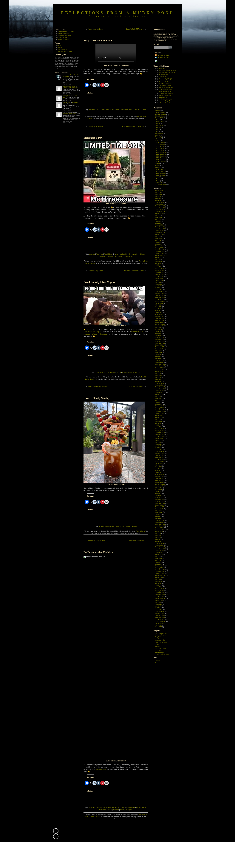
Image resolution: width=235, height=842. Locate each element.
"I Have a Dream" (164, 103)
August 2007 (159, 623)
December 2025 (160, 206)
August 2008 (159, 600)
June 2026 (158, 194)
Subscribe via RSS (163, 55)
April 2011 (158, 539)
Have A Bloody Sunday (97, 398)
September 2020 (160, 324)
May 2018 (158, 377)
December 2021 (160, 295)
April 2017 (158, 402)
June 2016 (158, 421)
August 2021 (159, 303)
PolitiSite (157, 646)
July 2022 (158, 282)
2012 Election (160, 146)
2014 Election (160, 148)
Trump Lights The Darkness (134, 271)
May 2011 (158, 537)
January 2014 (159, 476)
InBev (144, 807)
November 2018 (160, 366)
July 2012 (158, 510)
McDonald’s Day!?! (94, 138)
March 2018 (158, 381)
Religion (157, 163)
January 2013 (159, 499)
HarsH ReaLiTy (159, 639)
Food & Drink (105, 109)
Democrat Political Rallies (97, 387)
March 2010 (158, 564)
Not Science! (63, 33)
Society (143, 109)
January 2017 (159, 408)
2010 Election (160, 144)
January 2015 (159, 453)
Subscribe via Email (163, 57)
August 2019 (159, 349)
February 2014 (159, 474)
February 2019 (159, 360)
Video (116, 112)
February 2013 (159, 497)
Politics (157, 141)
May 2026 (158, 196)
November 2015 (160, 434)
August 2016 (159, 417)
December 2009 (160, 570)
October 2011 (159, 528)
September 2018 (160, 370)
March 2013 (158, 495)
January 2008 (159, 613)
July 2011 (158, 533)
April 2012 (158, 516)
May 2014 (158, 469)
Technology (158, 182)
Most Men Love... (164, 74)
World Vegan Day (134, 372)
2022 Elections (161, 156)
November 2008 (160, 594)
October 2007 (159, 619)
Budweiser (115, 807)
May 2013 (158, 491)
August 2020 (159, 326)
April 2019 (158, 356)
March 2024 (158, 244)
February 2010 (159, 566)
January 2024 (159, 248)
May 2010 (158, 560)
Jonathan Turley (160, 640)
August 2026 (159, 190)
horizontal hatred (137, 332)
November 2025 (160, 208)
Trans (122, 810)
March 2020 (158, 335)
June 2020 (158, 330)
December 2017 (160, 387)
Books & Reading (160, 114)
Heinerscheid (101, 769)
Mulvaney (102, 810)
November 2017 (160, 389)
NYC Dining (159, 125)
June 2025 (158, 217)
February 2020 (159, 337)
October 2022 (159, 276)
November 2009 (160, 571)
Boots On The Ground (166, 87)
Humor (117, 109)
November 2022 (160, 274)
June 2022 (158, 284)
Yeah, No (162, 68)
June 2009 (158, 581)
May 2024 (158, 240)
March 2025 (158, 223)
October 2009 (159, 573)
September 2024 (160, 232)
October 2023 (159, 253)
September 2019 (160, 347)
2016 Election (160, 150)
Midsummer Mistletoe (95, 29)
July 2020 (158, 328)
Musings (157, 135)
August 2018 (159, 371)
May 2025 (158, 219)
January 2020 (159, 339)
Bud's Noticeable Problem (98, 552)
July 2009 (158, 579)
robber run (66, 102)
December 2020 (160, 318)
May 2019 (158, 354)
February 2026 (159, 202)
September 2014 (160, 461)
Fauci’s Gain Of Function (135, 29)
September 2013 (160, 484)
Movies (158, 179)
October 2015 (159, 436)
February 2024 (159, 246)
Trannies (116, 810)
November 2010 (160, 549)
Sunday (134, 526)
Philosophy (158, 137)
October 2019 (159, 345)
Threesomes (129, 256)
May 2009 (158, 583)
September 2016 (160, 415)
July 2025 (158, 215)
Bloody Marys (110, 526)
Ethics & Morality (160, 116)
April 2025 (158, 221)
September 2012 (160, 507)
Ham (112, 109)
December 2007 (160, 615)
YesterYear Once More (162, 654)
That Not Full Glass (165, 83)
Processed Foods (126, 109)
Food (97, 109)
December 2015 (160, 432)
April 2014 (158, 470)
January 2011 (159, 545)
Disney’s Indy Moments (70, 87)
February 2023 (159, 269)
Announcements (160, 112)
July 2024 (158, 236)
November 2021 (160, 297)
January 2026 (159, 204)
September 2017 (160, 392)
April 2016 (158, 425)
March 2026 (158, 200)
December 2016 (160, 410)
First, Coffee (163, 76)
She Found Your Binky (136, 541)
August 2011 (159, 531)
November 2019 (160, 343)
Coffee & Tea (160, 121)
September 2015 (160, 438)
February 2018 (159, 383)
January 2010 (159, 568)
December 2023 (160, 250)
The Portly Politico (160, 648)
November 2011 (160, 526)
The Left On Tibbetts (165, 82)
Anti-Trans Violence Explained (133, 126)
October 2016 (159, 413)
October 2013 (159, 482)
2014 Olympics (161, 171)
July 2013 (158, 488)
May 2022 (158, 286)
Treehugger (158, 650)
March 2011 (158, 541)
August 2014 (159, 463)
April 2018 (158, 379)
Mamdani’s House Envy (65, 39)
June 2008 (158, 604)
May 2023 (158, 263)
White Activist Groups (165, 91)
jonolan (65, 75)
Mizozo (157, 644)
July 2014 (158, 465)
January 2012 (159, 522)
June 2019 (158, 352)
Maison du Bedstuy (161, 642)
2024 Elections (161, 158)
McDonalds (123, 254)
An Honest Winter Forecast (167, 80)
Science (157, 165)
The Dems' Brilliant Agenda (167, 70)
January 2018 (159, 385)
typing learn (66, 95)
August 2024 (159, 234)
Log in (157, 662)
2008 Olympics (161, 169)
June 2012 (158, 512)
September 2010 (160, 552)
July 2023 (158, 259)
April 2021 (158, 310)
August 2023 (159, 257)
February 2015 (159, 451)
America (92, 109)
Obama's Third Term (165, 89)
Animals (157, 110)
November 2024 (160, 229)
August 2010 (159, 554)
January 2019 (159, 362)
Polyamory (102, 256)
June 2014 (158, 467)
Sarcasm (137, 109)
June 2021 (158, 307)
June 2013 (158, 490)
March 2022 (158, 290)
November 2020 (160, 320)
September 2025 (160, 211)
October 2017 (159, 390)
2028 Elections (161, 161)
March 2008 (158, 610)
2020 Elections (161, 154)
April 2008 (158, 608)
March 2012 (158, 518)
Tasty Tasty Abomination (98, 40)
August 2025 (159, 213)
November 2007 (160, 617)
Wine (157, 129)
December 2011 (160, 524)
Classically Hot (163, 97)
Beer (109, 807)
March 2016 (158, 427)
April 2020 (158, 333)
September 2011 (160, 530)
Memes (142, 254)
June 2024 (158, 238)
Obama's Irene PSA (165, 95)
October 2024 (159, 230)
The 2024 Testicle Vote (136, 387)
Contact (60, 47)
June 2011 (158, 535)
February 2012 (159, 520)
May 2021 (158, 309)
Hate (107, 372)
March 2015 (158, 450)
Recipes (158, 127)
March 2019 (158, 358)
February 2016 (159, 429)
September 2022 (160, 278)
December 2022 (160, 272)
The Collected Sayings (65, 51)
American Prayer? (164, 101)
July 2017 (158, 396)
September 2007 (160, 621)
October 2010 (159, 550)
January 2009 (159, 590)
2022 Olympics (161, 175)
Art (157, 177)
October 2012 (159, 505)
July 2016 (158, 419)
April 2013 (158, 493)
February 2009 (159, 589)
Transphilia (128, 810)
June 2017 (158, 398)
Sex (116, 256)
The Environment (160, 184)
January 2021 (159, 316)
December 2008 (160, 592)
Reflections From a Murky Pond (117, 12)
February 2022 (159, 291)
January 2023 (159, 270)
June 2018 (158, 375)
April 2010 (158, 562)
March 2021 (158, 312)
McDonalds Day (134, 254)
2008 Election (160, 142)
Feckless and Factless (166, 93)
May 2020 (158, 331)
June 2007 (158, 627)
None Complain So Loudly (66, 31)
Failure (122, 807)
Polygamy (110, 256)
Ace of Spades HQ (161, 633)
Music (158, 181)
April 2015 (158, 448)
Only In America (62, 49)
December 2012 (160, 501)
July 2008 (158, 602)
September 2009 (160, 575)
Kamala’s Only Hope (95, 271)
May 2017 (158, 400)
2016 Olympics (161, 173)
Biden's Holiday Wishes (96, 541)
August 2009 (159, 577)
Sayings (158, 139)
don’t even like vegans (92, 332)
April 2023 (158, 265)
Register (157, 660)
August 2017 (159, 394)
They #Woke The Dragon (167, 72)
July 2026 (158, 192)
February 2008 (159, 611)
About (59, 45)
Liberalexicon (159, 133)
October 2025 (159, 209)
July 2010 (158, 556)
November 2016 (160, 411)
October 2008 (159, 596)
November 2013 (160, 480)
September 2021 (160, 301)
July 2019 (158, 350)
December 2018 (160, 364)
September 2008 (160, 598)
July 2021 (158, 305)
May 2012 (158, 514)
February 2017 (159, 406)
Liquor (158, 123)
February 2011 (159, 543)
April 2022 (158, 288)
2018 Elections (161, 152)
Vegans (124, 372)
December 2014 (160, 455)
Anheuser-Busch (101, 807)
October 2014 (159, 459)
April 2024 (158, 242)
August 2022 (159, 280)
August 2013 (159, 486)
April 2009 (158, 585)
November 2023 (160, 251)
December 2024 (160, 227)
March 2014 (158, 472)
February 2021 (159, 314)
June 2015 (158, 444)
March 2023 (158, 267)
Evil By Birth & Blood (165, 78)
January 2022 (159, 293)
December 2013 (160, 478)
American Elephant (161, 635)
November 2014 (160, 457)
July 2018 (158, 373)
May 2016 (158, 423)
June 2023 (158, 261)
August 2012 (159, 509)
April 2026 (158, 198)
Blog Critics (158, 637)
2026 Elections (161, 160)
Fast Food (99, 254)
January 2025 (159, 225)
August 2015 (159, 440)
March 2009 (158, 587)
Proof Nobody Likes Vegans (99, 282)
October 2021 (159, 299)
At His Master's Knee (165, 99)
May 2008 (158, 606)
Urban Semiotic (159, 652)
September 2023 (160, 255)
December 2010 (160, 547)
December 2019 (160, 341)
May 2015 (158, 446)
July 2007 (158, 625)
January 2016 (159, 430)
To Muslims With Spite (64, 35)
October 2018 (159, 368)
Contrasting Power (165, 85)
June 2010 (158, 558)
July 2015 (158, 442)
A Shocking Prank (63, 37)
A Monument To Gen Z (70, 112)
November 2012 (160, 503)
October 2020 (159, 322)
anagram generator (69, 86)
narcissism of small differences (95, 334)
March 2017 (158, 404)
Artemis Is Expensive (95, 126)
